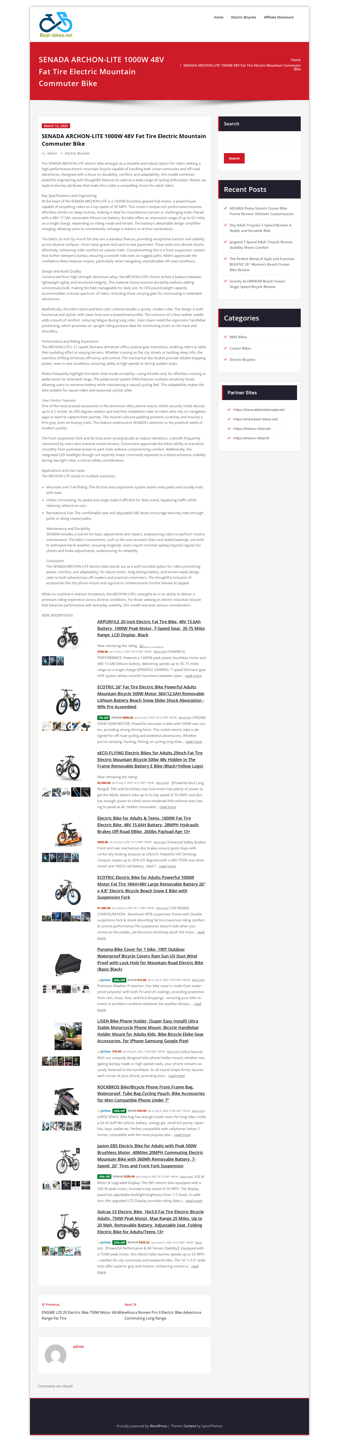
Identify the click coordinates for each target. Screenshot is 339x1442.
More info (160, 646)
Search (231, 124)
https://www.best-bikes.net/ (255, 419)
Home (218, 17)
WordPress (158, 1414)
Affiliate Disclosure (279, 17)
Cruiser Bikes (240, 348)
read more (193, 670)
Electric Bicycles (243, 17)
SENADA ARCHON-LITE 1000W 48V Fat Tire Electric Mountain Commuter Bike (242, 67)
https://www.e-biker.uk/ (252, 428)
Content (190, 1414)
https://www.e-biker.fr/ (251, 438)
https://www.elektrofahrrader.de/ (259, 410)
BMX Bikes (238, 337)
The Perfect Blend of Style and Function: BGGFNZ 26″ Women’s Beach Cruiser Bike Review (262, 264)
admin (52, 153)
